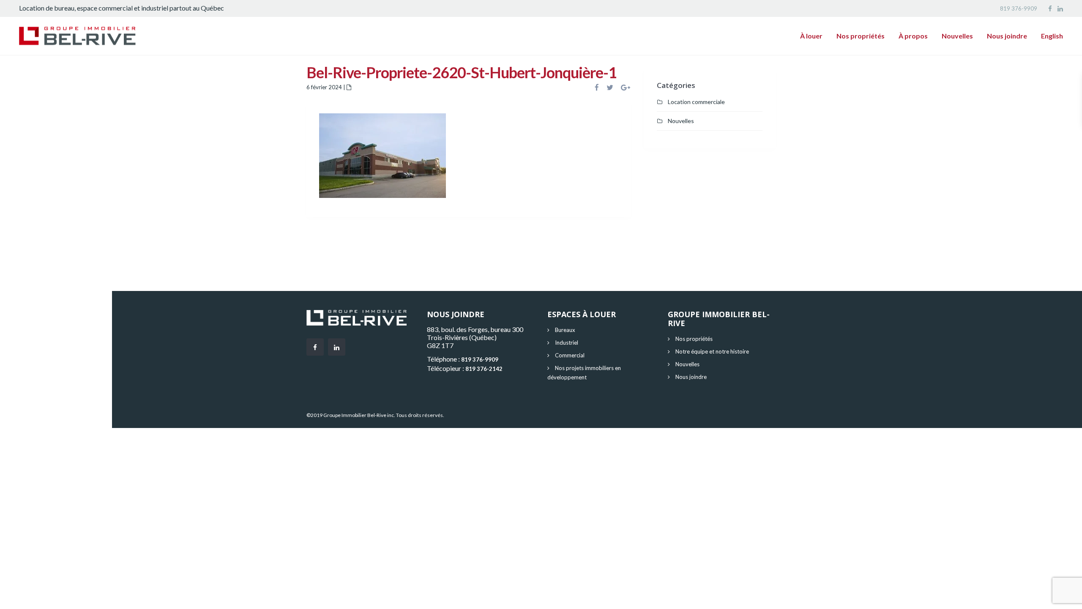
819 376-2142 (484, 368)
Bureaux (565, 329)
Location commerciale (696, 101)
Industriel (566, 342)
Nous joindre (1007, 36)
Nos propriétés (860, 36)
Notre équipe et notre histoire (712, 351)
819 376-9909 (1018, 8)
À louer (811, 36)
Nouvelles (957, 36)
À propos (913, 36)
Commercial (570, 355)
